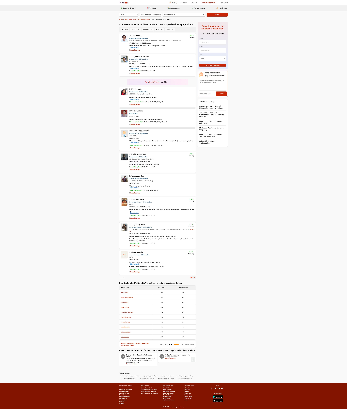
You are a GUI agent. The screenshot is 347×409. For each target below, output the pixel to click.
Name (201, 38)
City (200, 54)
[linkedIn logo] (219, 389)
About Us (187, 388)
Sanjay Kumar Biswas (127, 297)
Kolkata (126, 19)
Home (121, 19)
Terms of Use (188, 395)
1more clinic (134, 188)
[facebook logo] (212, 389)
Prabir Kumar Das (126, 317)
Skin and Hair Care (124, 393)
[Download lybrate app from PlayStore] (218, 398)
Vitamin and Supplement (125, 389)
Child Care (122, 401)
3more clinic (134, 68)
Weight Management (124, 396)
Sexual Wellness (123, 395)
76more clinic (134, 264)
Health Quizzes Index (168, 393)
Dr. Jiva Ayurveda (136, 252)
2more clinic (134, 47)
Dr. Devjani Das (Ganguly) (139, 131)
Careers (187, 391)
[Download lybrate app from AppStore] (218, 402)
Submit (221, 93)
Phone (201, 46)
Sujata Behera (125, 307)
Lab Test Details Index (168, 400)
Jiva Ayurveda (125, 337)
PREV (123, 277)
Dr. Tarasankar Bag (136, 176)
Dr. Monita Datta (135, 89)
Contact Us (187, 389)
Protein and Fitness (124, 391)
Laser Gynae (132, 19)
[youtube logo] (222, 389)
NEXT (191, 277)
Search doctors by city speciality (149, 393)
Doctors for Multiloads (144, 19)
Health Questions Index (169, 391)
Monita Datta (124, 302)
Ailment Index (166, 398)
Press (186, 400)
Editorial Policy (188, 398)
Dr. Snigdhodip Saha (137, 224)
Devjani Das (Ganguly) (127, 312)
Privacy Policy (188, 396)
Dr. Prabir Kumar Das (137, 154)
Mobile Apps (188, 393)
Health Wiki (166, 388)
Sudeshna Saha (125, 327)
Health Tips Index (167, 389)
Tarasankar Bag (125, 322)
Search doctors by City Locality (149, 389)
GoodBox (121, 403)
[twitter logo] (215, 389)
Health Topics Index (168, 395)
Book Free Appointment (208, 2)
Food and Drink (123, 398)
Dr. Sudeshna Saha (136, 199)
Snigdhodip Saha (125, 332)
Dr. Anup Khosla (135, 36)
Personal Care (123, 400)
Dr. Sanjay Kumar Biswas (139, 56)
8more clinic (134, 99)
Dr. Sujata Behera (136, 111)
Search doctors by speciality (148, 391)
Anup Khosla (124, 292)
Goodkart (121, 388)
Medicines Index (167, 396)
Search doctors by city (147, 388)
